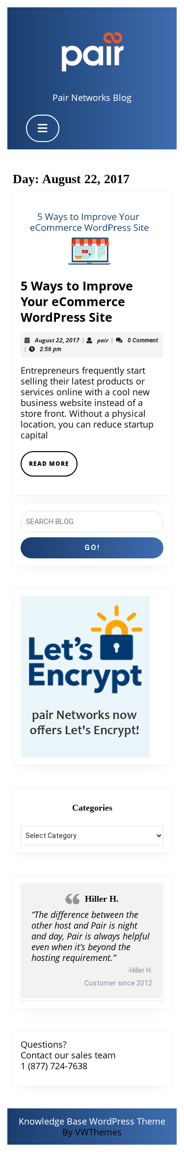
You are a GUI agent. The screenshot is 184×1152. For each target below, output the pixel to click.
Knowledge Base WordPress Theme (92, 1121)
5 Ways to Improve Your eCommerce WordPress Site (77, 301)
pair (102, 340)
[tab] (42, 128)
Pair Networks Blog (92, 97)
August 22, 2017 (57, 340)
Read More (53, 467)
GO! (92, 547)
